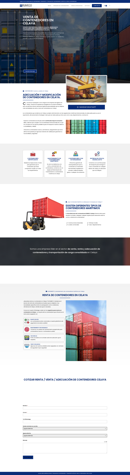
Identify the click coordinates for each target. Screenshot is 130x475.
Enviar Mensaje (28, 457)
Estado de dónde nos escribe (30, 426)
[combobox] (65, 428)
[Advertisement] (43, 55)
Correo (25, 412)
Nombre (25, 405)
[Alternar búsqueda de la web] (109, 5)
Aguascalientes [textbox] (28, 428)
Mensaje (25, 440)
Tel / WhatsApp (27, 419)
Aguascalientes (27, 433)
